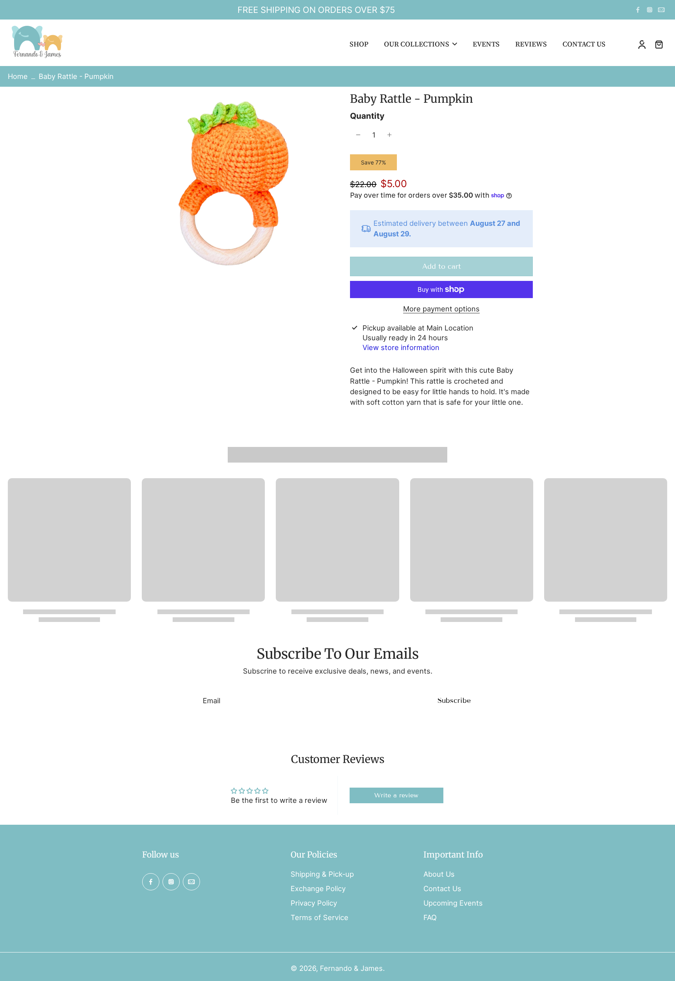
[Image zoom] (233, 183)
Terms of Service (319, 917)
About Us (439, 874)
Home (18, 76)
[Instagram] (649, 9)
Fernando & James (351, 968)
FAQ (430, 917)
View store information (400, 347)
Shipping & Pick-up (322, 874)
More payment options (441, 309)
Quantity (367, 116)
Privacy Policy (314, 903)
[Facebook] (638, 9)
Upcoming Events (453, 903)
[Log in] (641, 44)
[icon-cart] (658, 44)
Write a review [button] (396, 795)
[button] (441, 266)
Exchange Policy (318, 888)
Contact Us (442, 888)
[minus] (358, 135)
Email (211, 700)
